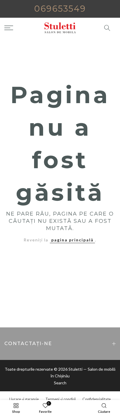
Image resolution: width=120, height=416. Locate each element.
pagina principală (72, 239)
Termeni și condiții (60, 399)
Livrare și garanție (24, 399)
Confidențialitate (96, 399)
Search (60, 382)
